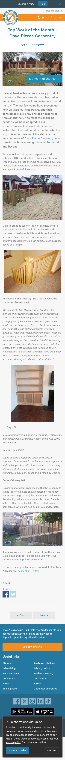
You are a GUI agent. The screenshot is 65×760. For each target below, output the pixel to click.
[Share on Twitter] (13, 594)
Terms (37, 683)
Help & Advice (11, 673)
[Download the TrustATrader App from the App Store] (44, 711)
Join (41, 3)
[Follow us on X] (24, 701)
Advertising (9, 668)
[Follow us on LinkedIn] (40, 701)
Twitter (35, 571)
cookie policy (13, 742)
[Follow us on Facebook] (16, 701)
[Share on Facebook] (6, 594)
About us (8, 663)
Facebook (21, 571)
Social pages (10, 688)
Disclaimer (40, 678)
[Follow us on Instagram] (32, 701)
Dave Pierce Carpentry (38, 138)
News (6, 683)
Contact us (9, 678)
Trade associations (44, 663)
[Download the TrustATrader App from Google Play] (22, 711)
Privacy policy (42, 668)
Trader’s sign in (54, 10)
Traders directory (43, 673)
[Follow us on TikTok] (48, 701)
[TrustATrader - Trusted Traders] (10, 15)
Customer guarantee (45, 688)
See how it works (32, 646)
